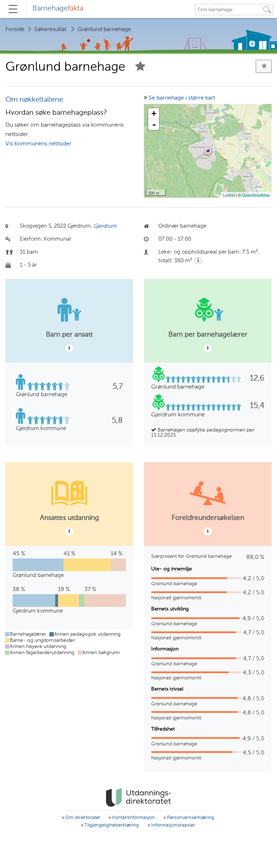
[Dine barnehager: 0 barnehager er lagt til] (264, 66)
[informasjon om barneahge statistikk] (69, 348)
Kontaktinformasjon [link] (133, 817)
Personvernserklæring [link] (190, 817)
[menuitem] (58, 9)
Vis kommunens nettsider (38, 144)
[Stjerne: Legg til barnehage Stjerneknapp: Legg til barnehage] (140, 67)
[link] (138, 797)
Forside (15, 29)
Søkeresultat (50, 29)
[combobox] (228, 9)
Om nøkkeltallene (34, 100)
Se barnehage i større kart (182, 98)
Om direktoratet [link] (82, 817)
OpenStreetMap (256, 195)
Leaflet (229, 195)
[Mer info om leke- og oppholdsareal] (198, 260)
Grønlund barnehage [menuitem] (104, 29)
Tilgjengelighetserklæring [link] (111, 825)
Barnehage (57, 8)
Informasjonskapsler (172, 825)
